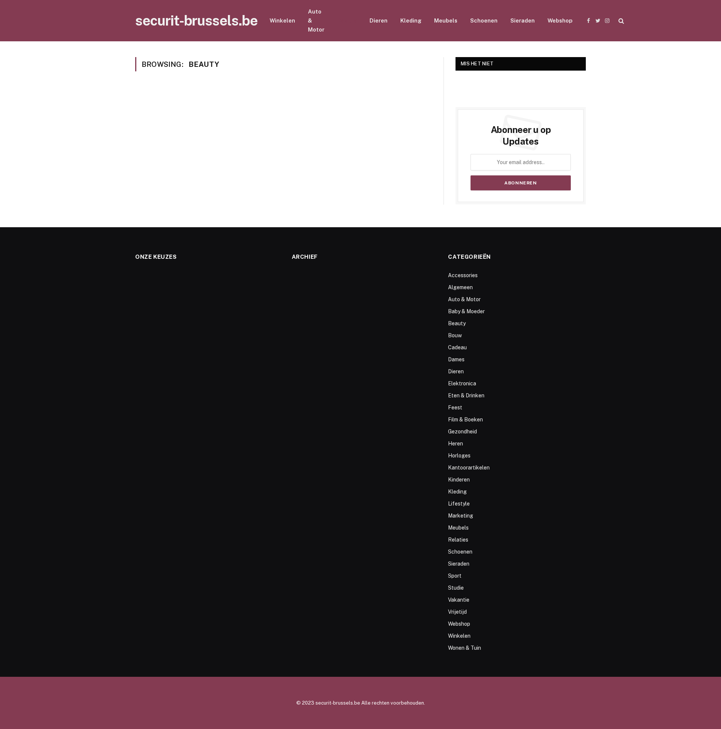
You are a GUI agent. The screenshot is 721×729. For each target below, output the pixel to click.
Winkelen (282, 20)
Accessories (463, 275)
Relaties (458, 540)
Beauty (347, 20)
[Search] (620, 20)
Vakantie (458, 600)
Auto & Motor (316, 20)
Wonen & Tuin (464, 648)
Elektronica (462, 383)
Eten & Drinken (466, 395)
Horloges (459, 456)
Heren (455, 444)
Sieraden (522, 20)
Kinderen (459, 480)
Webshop (560, 20)
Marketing (460, 516)
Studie (456, 588)
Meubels (445, 20)
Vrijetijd (457, 612)
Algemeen (460, 287)
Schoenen (484, 20)
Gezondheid (462, 432)
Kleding (410, 20)
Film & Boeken (465, 420)
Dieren (379, 20)
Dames (456, 359)
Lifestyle (459, 504)
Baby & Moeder (466, 311)
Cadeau (457, 347)
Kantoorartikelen (469, 468)
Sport (455, 576)
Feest (455, 407)
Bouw (455, 335)
